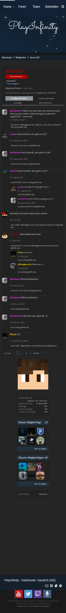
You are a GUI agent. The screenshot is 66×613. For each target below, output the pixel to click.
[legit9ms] (31, 476)
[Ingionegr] (40, 476)
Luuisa (29, 182)
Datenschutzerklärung (39, 603)
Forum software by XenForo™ (22, 600)
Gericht (27, 145)
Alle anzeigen (41, 448)
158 (45, 412)
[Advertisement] (33, 538)
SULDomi (15, 124)
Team (36, 7)
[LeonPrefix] (23, 432)
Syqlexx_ (39, 124)
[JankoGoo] (40, 467)
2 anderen (54, 245)
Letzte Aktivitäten (47, 98)
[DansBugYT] (23, 476)
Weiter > (37, 353)
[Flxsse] (31, 432)
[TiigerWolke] (40, 440)
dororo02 (15, 225)
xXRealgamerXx (27, 124)
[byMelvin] (31, 440)
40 (46, 457)
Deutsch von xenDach (48, 600)
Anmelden (51, 7)
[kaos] (23, 440)
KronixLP (15, 290)
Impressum (21, 603)
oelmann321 (16, 182)
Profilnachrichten (19, 98)
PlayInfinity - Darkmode (20, 580)
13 (46, 422)
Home (7, 7)
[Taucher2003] (23, 467)
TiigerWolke (25, 345)
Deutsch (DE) (46, 580)
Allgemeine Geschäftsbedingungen (34, 606)
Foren (22, 7)
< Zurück (7, 353)
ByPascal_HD (41, 345)
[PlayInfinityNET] (40, 432)
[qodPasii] (31, 467)
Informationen (45, 102)
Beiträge (18, 102)
